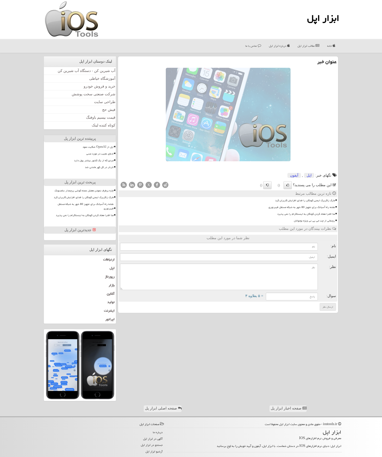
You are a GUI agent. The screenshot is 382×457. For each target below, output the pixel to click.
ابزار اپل (323, 18)
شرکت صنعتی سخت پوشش (93, 94)
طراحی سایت (104, 102)
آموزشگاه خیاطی (102, 78)
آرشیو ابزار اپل (154, 451)
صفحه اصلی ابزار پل (161, 408)
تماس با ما (251, 46)
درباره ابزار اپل (278, 46)
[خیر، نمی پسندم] (267, 185)
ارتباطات (109, 259)
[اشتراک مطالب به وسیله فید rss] (123, 184)
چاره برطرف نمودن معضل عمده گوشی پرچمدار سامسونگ (84, 190)
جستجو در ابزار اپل (152, 445)
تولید (111, 302)
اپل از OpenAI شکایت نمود (98, 147)
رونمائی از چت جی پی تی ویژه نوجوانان (314, 220)
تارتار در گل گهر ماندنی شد (99, 167)
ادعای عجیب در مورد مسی (100, 153)
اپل (309, 175)
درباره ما (158, 432)
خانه (330, 46)
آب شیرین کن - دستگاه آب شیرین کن (86, 71)
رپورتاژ (110, 276)
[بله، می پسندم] (288, 185)
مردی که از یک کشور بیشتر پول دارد (94, 160)
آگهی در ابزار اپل (153, 438)
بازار (112, 285)
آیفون (294, 175)
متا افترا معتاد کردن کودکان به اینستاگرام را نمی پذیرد (306, 214)
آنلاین (111, 293)
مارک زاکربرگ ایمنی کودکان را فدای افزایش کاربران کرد (305, 200)
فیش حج (108, 110)
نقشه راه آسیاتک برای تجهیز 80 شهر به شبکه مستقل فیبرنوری (301, 207)
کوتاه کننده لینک (103, 125)
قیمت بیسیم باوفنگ (100, 117)
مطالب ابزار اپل (306, 46)
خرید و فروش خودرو (99, 86)
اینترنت (109, 310)
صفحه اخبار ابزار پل (286, 408)
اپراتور (110, 319)
